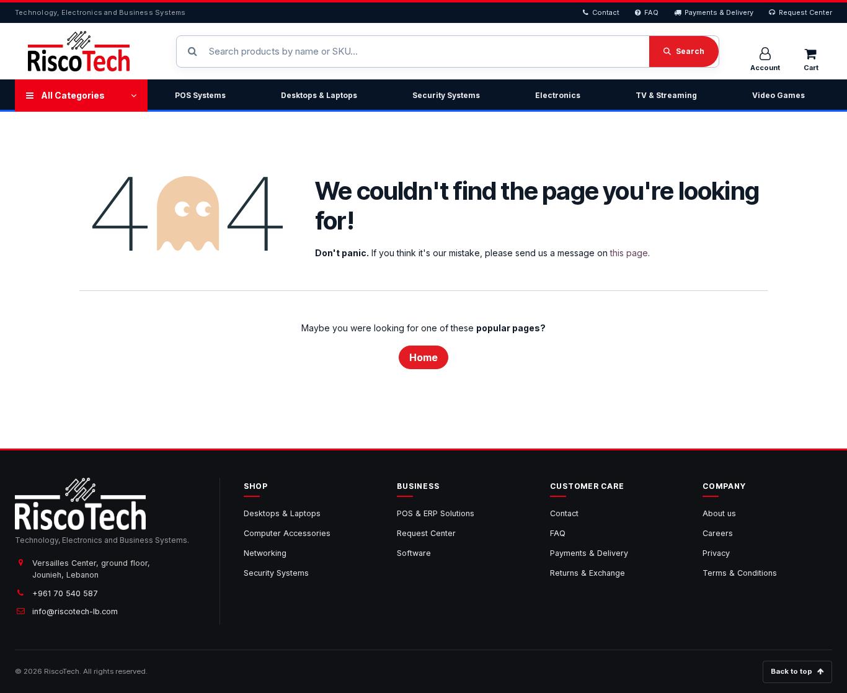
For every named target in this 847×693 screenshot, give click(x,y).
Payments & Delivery (719, 12)
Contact (605, 12)
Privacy (716, 553)
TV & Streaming (666, 95)
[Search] (684, 51)
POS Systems (200, 95)
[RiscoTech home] (79, 51)
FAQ (651, 12)
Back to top (791, 671)
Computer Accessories (287, 533)
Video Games (778, 95)
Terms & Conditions (740, 573)
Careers (718, 533)
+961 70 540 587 (65, 593)
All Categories (73, 95)
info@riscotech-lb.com (75, 611)
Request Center (805, 12)
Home (423, 357)
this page (629, 253)
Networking (265, 553)
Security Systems (446, 95)
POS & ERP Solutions (435, 513)
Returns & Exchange (587, 573)
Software (414, 553)
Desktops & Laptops (319, 95)
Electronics (557, 95)
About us (719, 513)
